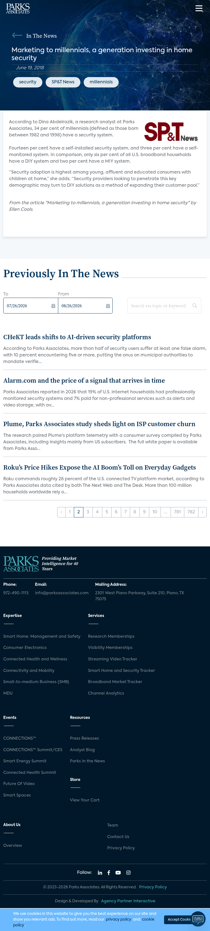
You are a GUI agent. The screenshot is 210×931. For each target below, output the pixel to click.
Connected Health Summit (29, 773)
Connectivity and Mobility (28, 671)
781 (177, 512)
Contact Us (118, 837)
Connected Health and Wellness (35, 659)
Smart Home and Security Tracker (121, 671)
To (5, 294)
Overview (12, 846)
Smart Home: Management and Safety (41, 637)
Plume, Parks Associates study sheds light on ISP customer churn (99, 423)
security (27, 82)
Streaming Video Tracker (112, 659)
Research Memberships (111, 637)
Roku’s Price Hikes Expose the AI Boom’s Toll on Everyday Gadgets (99, 467)
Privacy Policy (121, 848)
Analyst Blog (82, 750)
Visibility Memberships (110, 648)
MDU (8, 693)
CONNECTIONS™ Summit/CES (32, 750)
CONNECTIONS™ (19, 738)
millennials (101, 82)
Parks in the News (87, 761)
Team (112, 825)
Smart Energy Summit (24, 761)
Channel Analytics (106, 693)
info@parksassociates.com (62, 593)
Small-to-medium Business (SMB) (36, 682)
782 (191, 512)
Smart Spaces (17, 795)
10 (155, 512)
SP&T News (63, 82)
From (63, 294)
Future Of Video (19, 784)
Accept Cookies (180, 919)
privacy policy (118, 919)
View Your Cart (85, 800)
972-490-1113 (15, 593)
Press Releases (84, 738)
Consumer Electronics (25, 648)
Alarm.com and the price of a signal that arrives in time (84, 380)
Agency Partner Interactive (128, 901)
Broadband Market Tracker (115, 682)
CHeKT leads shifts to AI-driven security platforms (77, 336)
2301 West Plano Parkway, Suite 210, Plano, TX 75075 (139, 596)
